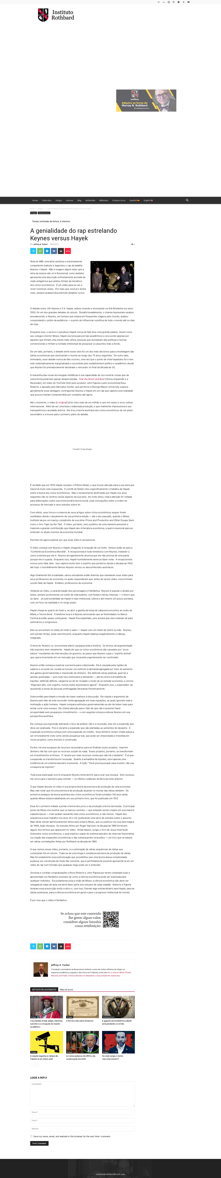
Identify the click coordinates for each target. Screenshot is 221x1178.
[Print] (61, 251)
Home (35, 200)
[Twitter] (183, 2)
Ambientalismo (108, 1017)
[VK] (54, 251)
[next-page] (37, 1065)
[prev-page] (32, 1065)
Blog (79, 200)
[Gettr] (68, 251)
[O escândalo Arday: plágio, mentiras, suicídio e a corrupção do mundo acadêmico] (46, 1007)
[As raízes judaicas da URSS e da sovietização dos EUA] (82, 1042)
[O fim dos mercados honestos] (82, 1007)
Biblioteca (103, 200)
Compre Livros (118, 200)
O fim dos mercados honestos (79, 1021)
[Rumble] (173, 2)
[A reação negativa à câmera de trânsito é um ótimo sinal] (46, 1042)
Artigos (59, 200)
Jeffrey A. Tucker (41, 244)
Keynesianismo (44, 213)
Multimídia (90, 200)
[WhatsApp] (40, 251)
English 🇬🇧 (148, 200)
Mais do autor (66, 989)
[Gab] (159, 2)
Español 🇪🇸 (135, 200)
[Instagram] (168, 2)
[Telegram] (178, 2)
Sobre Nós (46, 200)
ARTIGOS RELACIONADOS (44, 989)
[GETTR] (163, 2)
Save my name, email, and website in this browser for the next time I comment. (72, 1136)
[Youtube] (188, 2)
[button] (187, 200)
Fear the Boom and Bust (91, 379)
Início (32, 208)
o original (62, 402)
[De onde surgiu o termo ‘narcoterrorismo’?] (118, 1042)
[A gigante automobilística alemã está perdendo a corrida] (118, 1007)
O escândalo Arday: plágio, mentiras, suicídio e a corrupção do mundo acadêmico (46, 1024)
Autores (69, 200)
